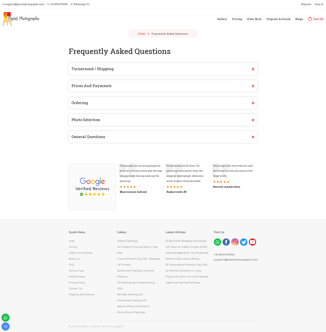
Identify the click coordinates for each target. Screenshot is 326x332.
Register (306, 4)
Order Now (254, 19)
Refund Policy (77, 276)
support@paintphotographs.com (24, 4)
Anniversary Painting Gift (132, 300)
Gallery (222, 19)
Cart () (317, 19)
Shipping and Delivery (82, 294)
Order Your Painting (80, 252)
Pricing (237, 19)
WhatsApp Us (81, 4)
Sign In (319, 4)
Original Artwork (278, 19)
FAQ (71, 264)
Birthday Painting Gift (130, 294)
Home (142, 33)
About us (74, 258)
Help (71, 241)
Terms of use (76, 270)
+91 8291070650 (58, 4)
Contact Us (75, 288)
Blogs (299, 19)
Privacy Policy (77, 282)
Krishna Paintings (127, 241)
